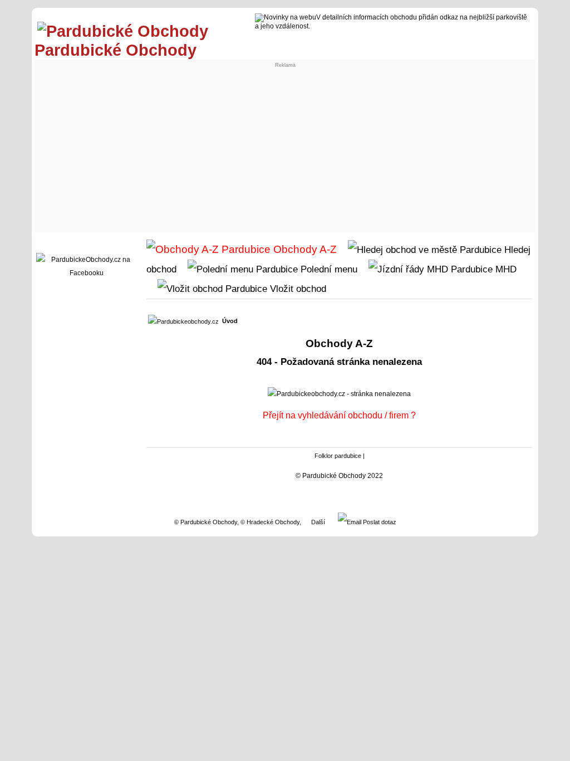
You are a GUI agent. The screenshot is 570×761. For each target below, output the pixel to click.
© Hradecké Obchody (269, 522)
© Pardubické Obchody (205, 522)
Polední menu (327, 269)
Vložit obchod (296, 288)
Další (318, 522)
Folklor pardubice (338, 455)
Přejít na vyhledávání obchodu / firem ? (339, 415)
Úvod (230, 321)
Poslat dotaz (378, 522)
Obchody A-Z (304, 249)
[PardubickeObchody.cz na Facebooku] (86, 273)
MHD (505, 269)
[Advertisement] (285, 146)
